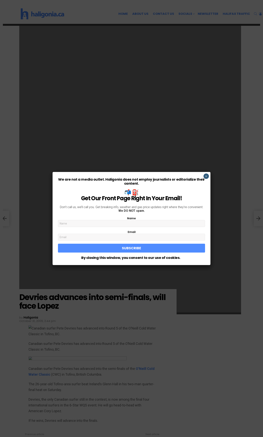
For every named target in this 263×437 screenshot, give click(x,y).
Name (131, 218)
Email (132, 232)
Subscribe (131, 248)
